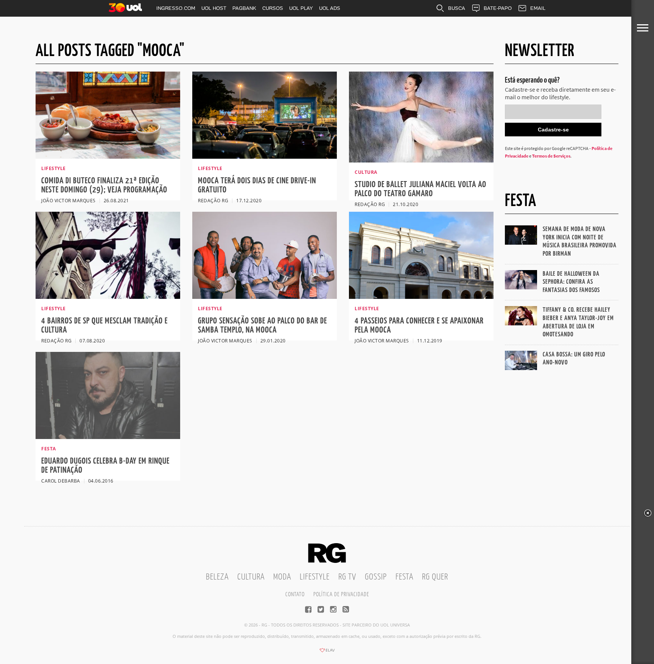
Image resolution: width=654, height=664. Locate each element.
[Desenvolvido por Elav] (327, 652)
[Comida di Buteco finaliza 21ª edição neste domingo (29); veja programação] (108, 156)
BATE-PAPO (498, 8)
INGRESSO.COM (175, 8)
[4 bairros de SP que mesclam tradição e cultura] (108, 296)
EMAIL (537, 8)
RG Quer (435, 577)
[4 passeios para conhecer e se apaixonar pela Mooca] (421, 296)
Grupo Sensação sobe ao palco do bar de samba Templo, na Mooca (262, 325)
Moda (282, 577)
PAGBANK (244, 8)
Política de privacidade (341, 594)
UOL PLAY (301, 8)
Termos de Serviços (551, 156)
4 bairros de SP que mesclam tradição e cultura (104, 325)
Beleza (217, 577)
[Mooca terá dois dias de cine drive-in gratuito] (264, 156)
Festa (404, 577)
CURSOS (272, 8)
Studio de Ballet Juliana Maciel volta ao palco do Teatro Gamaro (420, 189)
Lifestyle (315, 577)
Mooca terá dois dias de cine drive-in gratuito (257, 185)
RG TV (347, 577)
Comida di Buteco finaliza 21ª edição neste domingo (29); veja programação (104, 185)
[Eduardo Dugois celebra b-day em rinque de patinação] (108, 437)
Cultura (251, 577)
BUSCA (456, 8)
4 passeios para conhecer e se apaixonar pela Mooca (419, 325)
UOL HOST (213, 8)
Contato (295, 594)
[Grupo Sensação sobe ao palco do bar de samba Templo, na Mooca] (264, 296)
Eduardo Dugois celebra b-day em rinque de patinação (105, 466)
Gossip (376, 577)
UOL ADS (329, 8)
